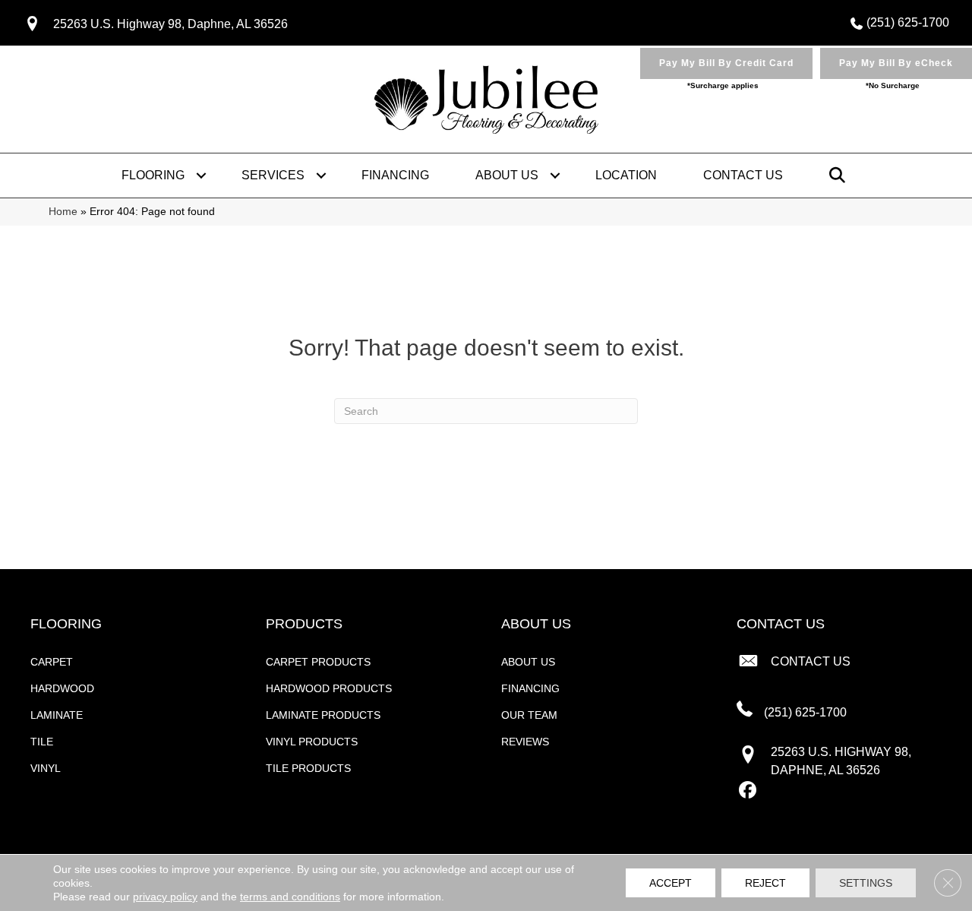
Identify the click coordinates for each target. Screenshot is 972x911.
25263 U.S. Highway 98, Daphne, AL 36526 (170, 23)
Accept (670, 883)
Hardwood (62, 688)
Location (626, 175)
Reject (765, 883)
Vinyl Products (312, 741)
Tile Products (308, 768)
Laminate (56, 715)
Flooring (153, 175)
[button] (201, 175)
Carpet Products (318, 662)
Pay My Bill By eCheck (896, 63)
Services (273, 175)
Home (63, 211)
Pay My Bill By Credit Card (726, 63)
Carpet (51, 662)
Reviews (525, 741)
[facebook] (748, 791)
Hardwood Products (329, 688)
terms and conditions (290, 896)
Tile (41, 741)
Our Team (529, 715)
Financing (395, 175)
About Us (506, 175)
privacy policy (165, 896)
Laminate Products (323, 715)
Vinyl (45, 768)
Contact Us (743, 175)
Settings (865, 883)
